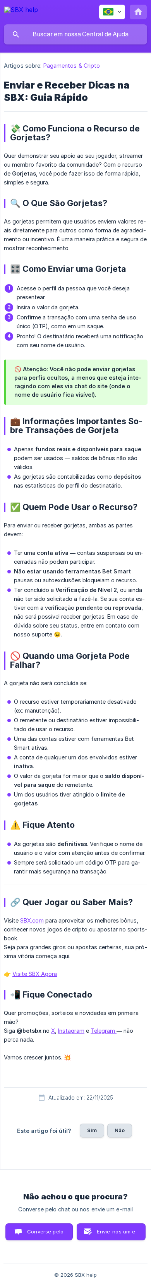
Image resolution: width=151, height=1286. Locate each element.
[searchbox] (75, 34)
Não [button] (120, 1130)
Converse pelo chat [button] (45, 1234)
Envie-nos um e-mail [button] (117, 1234)
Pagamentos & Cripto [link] (71, 65)
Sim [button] (92, 1130)
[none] (21, 11)
